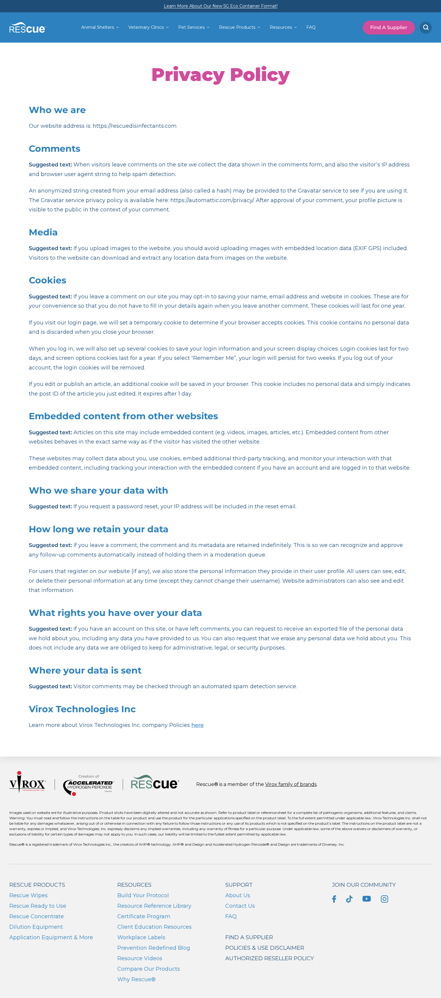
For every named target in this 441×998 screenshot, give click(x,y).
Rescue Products (237, 27)
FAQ (311, 27)
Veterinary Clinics (146, 27)
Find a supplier (249, 937)
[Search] (426, 28)
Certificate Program (143, 916)
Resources (281, 27)
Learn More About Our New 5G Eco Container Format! (221, 6)
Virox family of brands (290, 784)
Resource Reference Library (154, 906)
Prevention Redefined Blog (153, 948)
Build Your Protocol (143, 895)
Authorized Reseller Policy (269, 958)
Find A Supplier (388, 27)
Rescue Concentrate (36, 916)
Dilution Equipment (36, 927)
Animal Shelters (97, 27)
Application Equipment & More (51, 937)
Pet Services (191, 27)
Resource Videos (139, 958)
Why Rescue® (136, 979)
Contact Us (240, 906)
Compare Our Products (148, 969)
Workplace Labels (141, 937)
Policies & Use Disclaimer (264, 948)
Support (239, 885)
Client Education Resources (154, 927)
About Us (237, 895)
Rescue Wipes (28, 895)
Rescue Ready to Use (37, 906)
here (197, 725)
